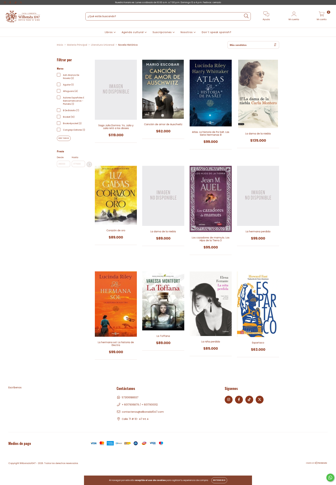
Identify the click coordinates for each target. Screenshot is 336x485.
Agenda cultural (133, 32)
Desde (60, 157)
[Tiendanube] (317, 463)
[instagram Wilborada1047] (5, 2)
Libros (109, 32)
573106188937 (130, 397)
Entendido (219, 480)
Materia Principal (77, 45)
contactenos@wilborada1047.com (143, 412)
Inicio (60, 45)
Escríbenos (15, 387)
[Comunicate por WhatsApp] (330, 477)
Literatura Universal (102, 45)
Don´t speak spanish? (216, 32)
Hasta (75, 157)
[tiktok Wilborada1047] (16, 2)
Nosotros (187, 32)
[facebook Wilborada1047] (10, 2)
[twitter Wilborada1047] (21, 2)
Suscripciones (163, 32)
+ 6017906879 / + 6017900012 (140, 404)
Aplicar (89, 164)
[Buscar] (246, 16)
